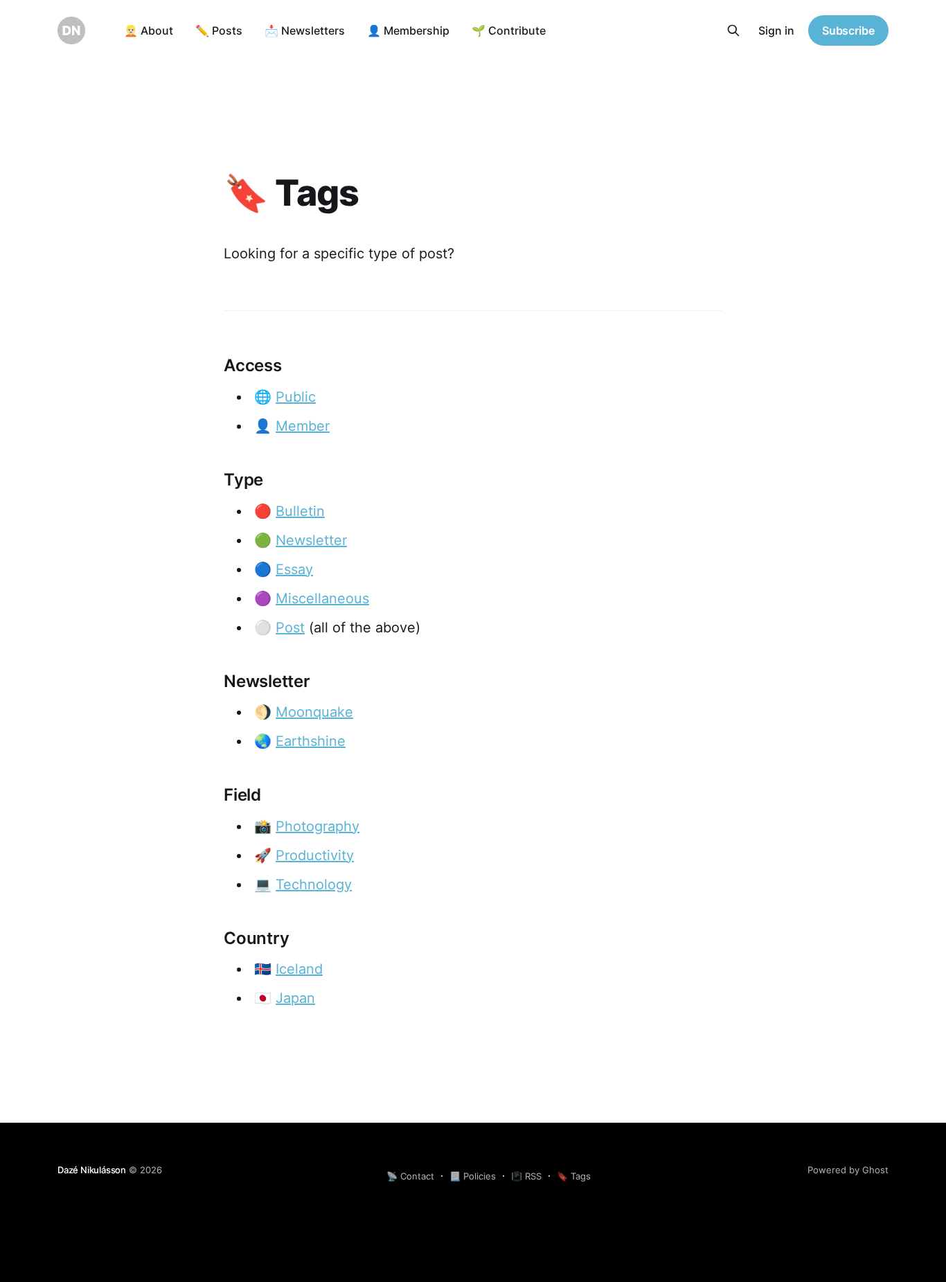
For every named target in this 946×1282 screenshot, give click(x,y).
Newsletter (311, 540)
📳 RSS (526, 1176)
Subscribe (848, 30)
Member (303, 426)
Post (290, 627)
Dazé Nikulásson (91, 1169)
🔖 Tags (574, 1176)
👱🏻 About (148, 30)
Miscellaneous (322, 598)
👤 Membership (408, 30)
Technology (314, 884)
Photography (317, 826)
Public (296, 397)
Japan (295, 998)
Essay (294, 569)
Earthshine (311, 741)
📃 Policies (472, 1176)
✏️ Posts (218, 30)
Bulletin (300, 511)
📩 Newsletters (305, 30)
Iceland (299, 969)
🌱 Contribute (509, 30)
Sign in (776, 30)
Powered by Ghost (848, 1169)
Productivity (315, 855)
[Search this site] (733, 30)
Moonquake (314, 712)
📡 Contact (410, 1176)
